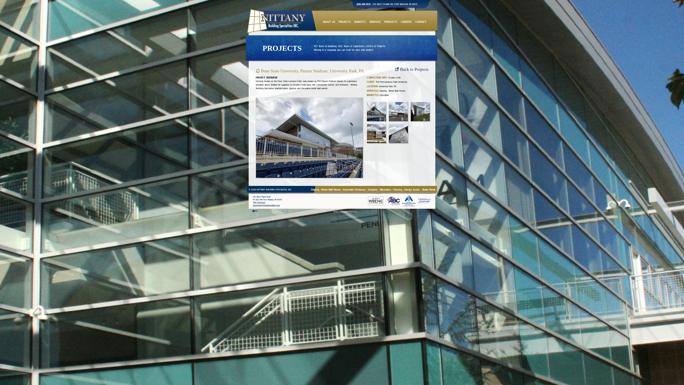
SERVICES (375, 22)
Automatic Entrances (354, 189)
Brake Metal (429, 189)
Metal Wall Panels (331, 189)
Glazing (315, 189)
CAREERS (406, 22)
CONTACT (420, 22)
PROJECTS (345, 22)
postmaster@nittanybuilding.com (266, 205)
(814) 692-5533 (259, 202)
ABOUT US (329, 22)
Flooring (397, 189)
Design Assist (412, 189)
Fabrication (385, 189)
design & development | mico (345, 212)
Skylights (373, 189)
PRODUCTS (390, 22)
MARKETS (360, 22)
